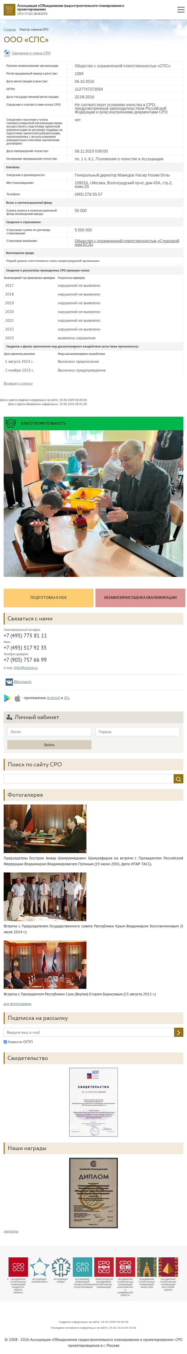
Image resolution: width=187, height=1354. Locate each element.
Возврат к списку (18, 383)
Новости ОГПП (20, 1041)
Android (53, 697)
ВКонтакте (22, 681)
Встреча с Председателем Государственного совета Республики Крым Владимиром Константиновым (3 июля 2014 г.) (93, 928)
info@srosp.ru (26, 667)
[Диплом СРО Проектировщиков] (93, 1102)
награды (11, 1231)
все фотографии (17, 1003)
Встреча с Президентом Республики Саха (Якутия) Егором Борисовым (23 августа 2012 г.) (80, 993)
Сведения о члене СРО (31, 53)
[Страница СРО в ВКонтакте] (9, 682)
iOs (66, 697)
